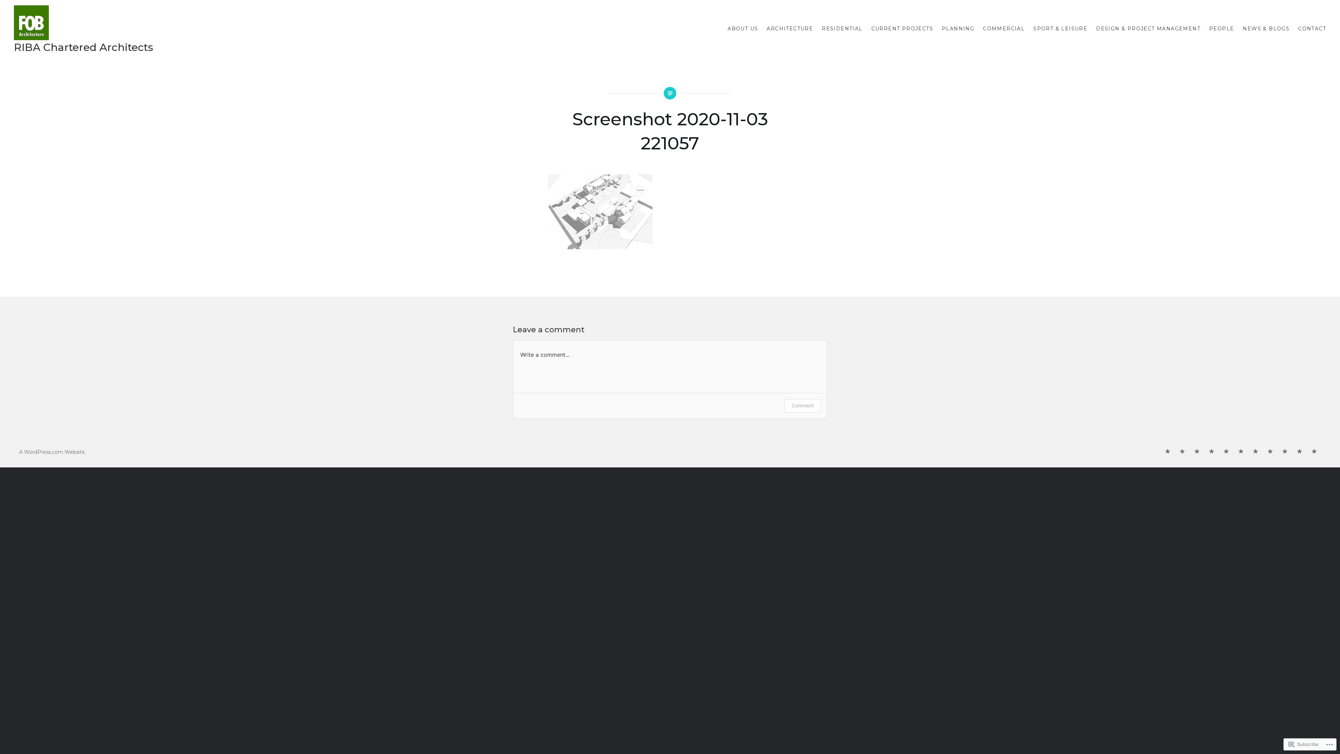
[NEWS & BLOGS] (1299, 451)
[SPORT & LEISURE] (1255, 451)
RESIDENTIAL (842, 28)
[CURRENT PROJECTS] (1211, 451)
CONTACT (1312, 28)
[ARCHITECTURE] (1182, 451)
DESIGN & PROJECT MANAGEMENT (1148, 28)
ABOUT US (743, 28)
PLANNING (958, 28)
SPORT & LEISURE (1060, 28)
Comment (803, 405)
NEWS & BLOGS (1266, 28)
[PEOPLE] (1284, 451)
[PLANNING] (1226, 451)
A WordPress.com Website (52, 452)
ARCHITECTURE (790, 28)
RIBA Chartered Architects (83, 47)
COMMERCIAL (1004, 28)
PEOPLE (1221, 28)
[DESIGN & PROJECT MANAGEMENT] (1270, 451)
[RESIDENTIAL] (1196, 451)
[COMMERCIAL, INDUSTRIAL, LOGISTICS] (1240, 451)
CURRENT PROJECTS (902, 28)
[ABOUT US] (1167, 451)
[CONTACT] (1314, 451)
